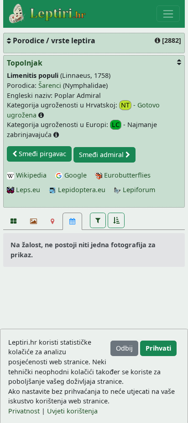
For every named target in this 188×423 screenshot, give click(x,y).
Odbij (124, 348)
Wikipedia (30, 175)
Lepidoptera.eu (80, 189)
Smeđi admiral (102, 154)
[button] (98, 220)
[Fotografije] (13, 221)
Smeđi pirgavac (41, 153)
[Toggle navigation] (168, 13)
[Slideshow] (32, 221)
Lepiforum (138, 189)
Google (75, 175)
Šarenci (49, 85)
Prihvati (158, 348)
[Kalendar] (72, 221)
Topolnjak (24, 63)
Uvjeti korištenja (72, 411)
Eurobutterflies (126, 175)
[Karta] (53, 221)
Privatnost (24, 411)
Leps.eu (27, 189)
